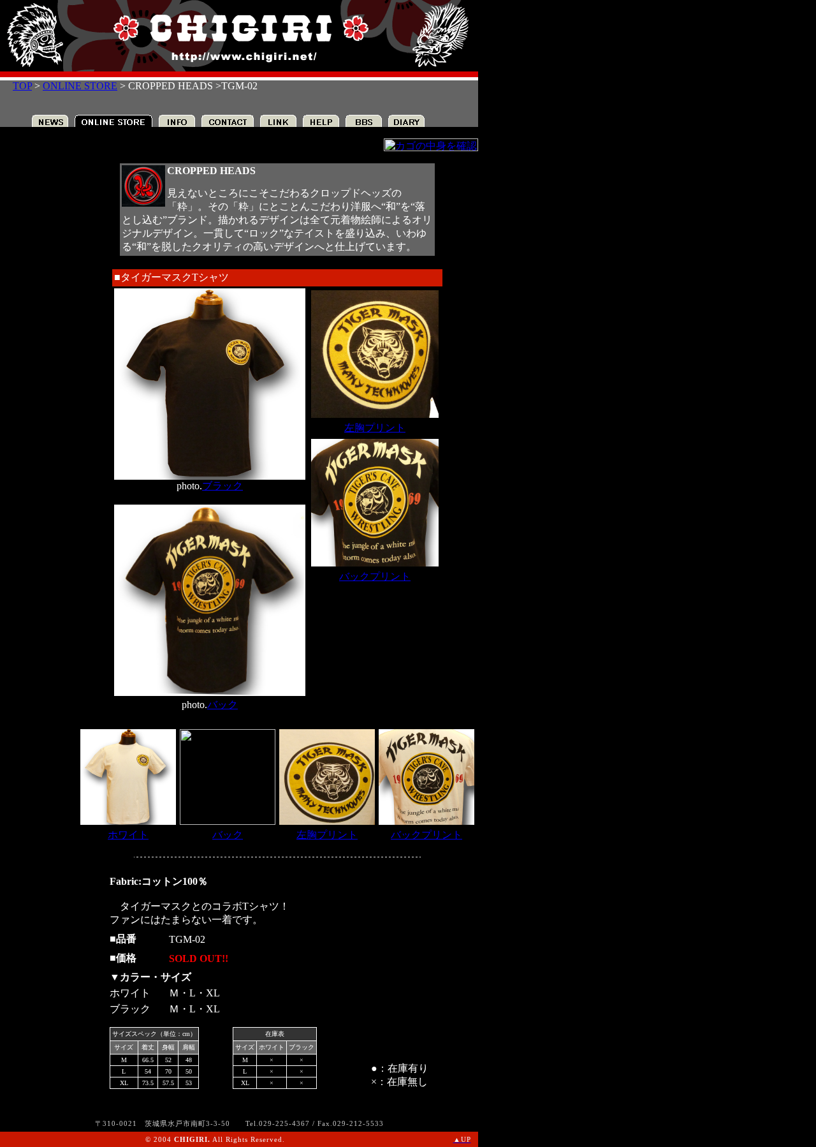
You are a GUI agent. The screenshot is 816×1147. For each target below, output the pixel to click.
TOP (22, 85)
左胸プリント (374, 427)
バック (222, 704)
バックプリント (375, 576)
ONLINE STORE (80, 85)
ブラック (222, 485)
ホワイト (128, 834)
